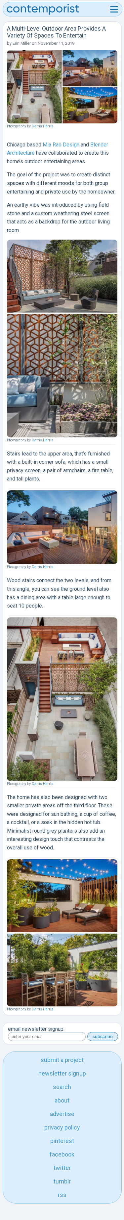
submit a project (62, 1059)
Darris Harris (42, 126)
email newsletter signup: (36, 1029)
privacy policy (62, 1127)
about (62, 1100)
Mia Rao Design (61, 145)
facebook (62, 1154)
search (62, 1086)
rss (62, 1194)
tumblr (62, 1181)
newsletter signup (62, 1073)
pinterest (62, 1140)
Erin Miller (22, 43)
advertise (62, 1113)
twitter (62, 1167)
